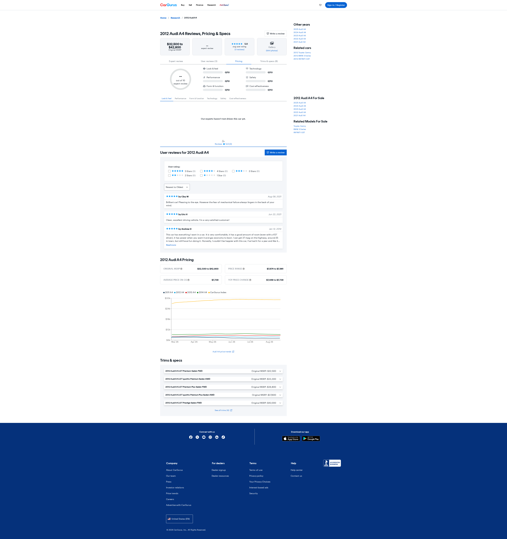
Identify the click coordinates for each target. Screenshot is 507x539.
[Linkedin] (216, 438)
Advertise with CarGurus (178, 505)
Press (169, 481)
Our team (171, 476)
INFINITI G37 (299, 132)
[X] (197, 438)
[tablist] (223, 61)
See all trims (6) (222, 410)
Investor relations (175, 487)
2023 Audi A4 (300, 35)
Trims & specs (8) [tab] (269, 61)
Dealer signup (219, 470)
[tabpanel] (223, 117)
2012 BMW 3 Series (302, 56)
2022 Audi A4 (300, 39)
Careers (170, 499)
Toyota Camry (300, 126)
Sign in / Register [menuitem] (336, 5)
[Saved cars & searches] (320, 5)
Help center (297, 470)
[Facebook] (190, 438)
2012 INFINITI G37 (302, 59)
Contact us (296, 476)
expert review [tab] (176, 61)
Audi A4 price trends (222, 351)
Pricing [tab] (238, 61)
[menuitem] (183, 5)
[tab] (166, 98)
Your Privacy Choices (259, 481)
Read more (171, 245)
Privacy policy (256, 476)
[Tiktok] (223, 438)
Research (175, 17)
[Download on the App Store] (291, 439)
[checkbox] (169, 171)
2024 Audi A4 (300, 32)
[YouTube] (203, 438)
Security (253, 493)
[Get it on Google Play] (311, 439)
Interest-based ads (258, 487)
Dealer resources (220, 476)
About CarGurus (174, 470)
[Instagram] (210, 438)
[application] (223, 317)
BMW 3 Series (300, 129)
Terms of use (255, 470)
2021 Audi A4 (300, 42)
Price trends (172, 493)
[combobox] (179, 519)
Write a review (277, 33)
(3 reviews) (239, 49)
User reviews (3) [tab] (209, 61)
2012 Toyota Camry (302, 52)
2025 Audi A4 (300, 29)
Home (163, 17)
